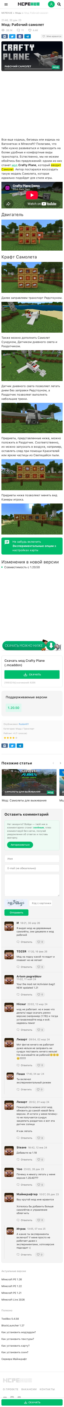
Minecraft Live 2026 (13, 1299)
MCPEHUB (6, 13)
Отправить (16, 912)
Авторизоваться (20, 844)
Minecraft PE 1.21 (11, 1292)
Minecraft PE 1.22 (11, 1286)
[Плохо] (5, 738)
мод (14, 165)
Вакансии (29, 1389)
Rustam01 (24, 724)
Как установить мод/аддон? (18, 1332)
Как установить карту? (15, 1345)
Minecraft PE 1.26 (11, 1279)
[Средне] (10, 738)
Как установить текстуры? (17, 1339)
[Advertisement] (32, 103)
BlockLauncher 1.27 (12, 1325)
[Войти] (51, 4)
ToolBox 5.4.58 (10, 1318)
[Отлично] (16, 738)
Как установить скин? (14, 1352)
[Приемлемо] (7, 738)
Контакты (47, 1389)
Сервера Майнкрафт (14, 1359)
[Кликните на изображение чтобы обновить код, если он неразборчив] (16, 903)
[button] (6, 4)
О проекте (10, 1389)
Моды (18, 13)
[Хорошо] (13, 738)
